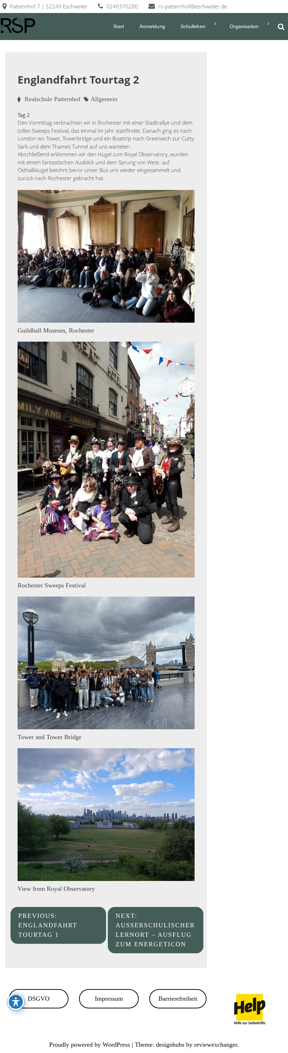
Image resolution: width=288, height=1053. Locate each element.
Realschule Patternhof (52, 99)
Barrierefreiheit (177, 998)
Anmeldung (152, 26)
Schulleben (193, 26)
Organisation (244, 26)
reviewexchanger (215, 1044)
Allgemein (104, 99)
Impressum (109, 998)
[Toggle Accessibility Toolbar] (15, 1001)
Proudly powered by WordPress (90, 1044)
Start (118, 26)
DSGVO (39, 998)
